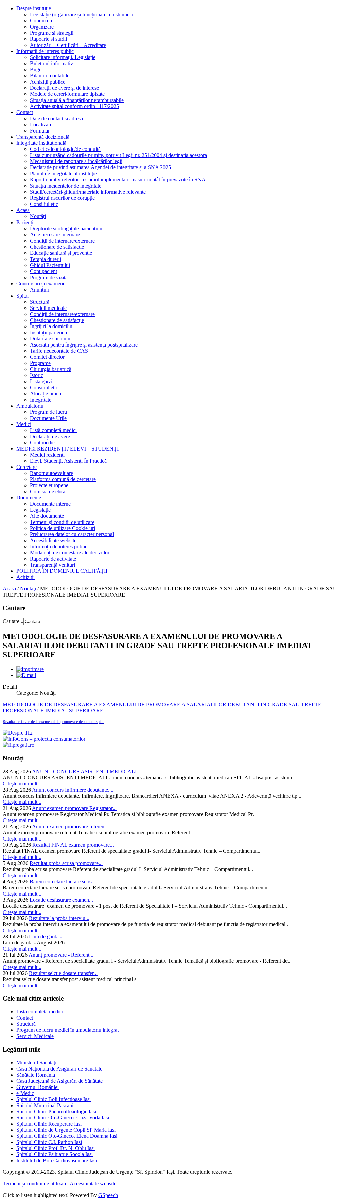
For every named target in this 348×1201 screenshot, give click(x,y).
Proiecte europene (49, 485)
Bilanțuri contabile (49, 75)
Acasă (23, 210)
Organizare (42, 27)
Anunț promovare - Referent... (61, 955)
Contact (24, 112)
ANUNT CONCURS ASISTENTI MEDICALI (84, 771)
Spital (22, 296)
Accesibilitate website (53, 540)
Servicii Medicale (35, 1036)
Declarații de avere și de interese (64, 88)
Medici (23, 424)
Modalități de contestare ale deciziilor (69, 552)
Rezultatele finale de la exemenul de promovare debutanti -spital (53, 721)
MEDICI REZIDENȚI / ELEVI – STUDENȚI (67, 449)
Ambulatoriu (30, 406)
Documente (28, 497)
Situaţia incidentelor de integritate (65, 186)
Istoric (36, 375)
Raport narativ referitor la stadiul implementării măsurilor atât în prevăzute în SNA (118, 179)
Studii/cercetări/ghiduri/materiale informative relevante (88, 192)
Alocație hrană (45, 393)
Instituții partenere (49, 332)
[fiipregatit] (18, 745)
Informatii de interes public (45, 51)
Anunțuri (39, 290)
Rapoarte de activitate (53, 559)
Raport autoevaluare (51, 473)
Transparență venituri (52, 565)
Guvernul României (37, 1087)
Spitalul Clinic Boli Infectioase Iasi (53, 1099)
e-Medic (25, 1093)
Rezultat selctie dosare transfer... (63, 973)
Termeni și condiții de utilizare (62, 522)
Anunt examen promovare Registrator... (74, 808)
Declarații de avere (50, 436)
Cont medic (42, 442)
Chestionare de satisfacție (57, 247)
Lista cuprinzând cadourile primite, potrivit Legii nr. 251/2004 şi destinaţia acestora (118, 155)
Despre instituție (33, 8)
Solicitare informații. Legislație (62, 57)
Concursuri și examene (40, 283)
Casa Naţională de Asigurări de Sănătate (59, 1069)
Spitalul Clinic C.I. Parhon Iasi (49, 1142)
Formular (40, 131)
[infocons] (44, 739)
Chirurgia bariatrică (50, 369)
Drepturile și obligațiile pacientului (67, 228)
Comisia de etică (47, 491)
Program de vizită (49, 277)
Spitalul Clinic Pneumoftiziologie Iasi (56, 1111)
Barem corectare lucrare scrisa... (64, 881)
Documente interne (50, 504)
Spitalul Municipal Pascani (44, 1105)
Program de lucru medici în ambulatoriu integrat (67, 1030)
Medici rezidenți (47, 455)
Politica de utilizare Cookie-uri (62, 528)
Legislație (40, 510)
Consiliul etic (44, 204)
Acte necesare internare (55, 234)
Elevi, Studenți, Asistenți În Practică (68, 461)
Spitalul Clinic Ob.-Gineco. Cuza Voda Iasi (62, 1117)
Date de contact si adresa (56, 118)
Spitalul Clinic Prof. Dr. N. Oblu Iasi (55, 1148)
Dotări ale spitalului (51, 338)
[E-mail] (26, 675)
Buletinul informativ (51, 63)
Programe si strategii (51, 33)
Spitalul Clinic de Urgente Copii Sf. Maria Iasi (66, 1130)
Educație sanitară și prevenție (61, 253)
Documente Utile (48, 418)
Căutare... (13, 621)
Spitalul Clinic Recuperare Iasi (49, 1124)
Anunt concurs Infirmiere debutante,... (73, 790)
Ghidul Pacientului (50, 265)
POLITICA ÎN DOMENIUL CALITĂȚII (61, 571)
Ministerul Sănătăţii (37, 1062)
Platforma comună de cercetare (63, 479)
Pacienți (24, 222)
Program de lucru (48, 412)
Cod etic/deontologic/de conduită (65, 149)
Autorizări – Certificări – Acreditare (68, 45)
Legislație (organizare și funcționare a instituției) (81, 14)
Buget (36, 69)
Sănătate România (35, 1075)
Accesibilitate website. (94, 1183)
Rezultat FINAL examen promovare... (73, 845)
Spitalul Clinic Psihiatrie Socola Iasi (54, 1154)
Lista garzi (41, 381)
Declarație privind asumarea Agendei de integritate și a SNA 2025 (100, 167)
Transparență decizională (42, 137)
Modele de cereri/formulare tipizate (67, 94)
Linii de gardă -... (47, 936)
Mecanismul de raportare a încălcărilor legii (76, 161)
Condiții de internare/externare (62, 241)
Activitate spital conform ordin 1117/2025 (74, 106)
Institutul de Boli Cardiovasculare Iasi (56, 1160)
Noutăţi (38, 216)
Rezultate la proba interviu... (59, 918)
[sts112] (18, 733)
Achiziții (25, 577)
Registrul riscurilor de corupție (62, 198)
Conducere (41, 20)
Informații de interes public (58, 546)
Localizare (41, 124)
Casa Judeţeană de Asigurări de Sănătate (59, 1081)
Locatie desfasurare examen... (61, 900)
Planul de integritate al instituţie (63, 173)
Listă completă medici (53, 430)
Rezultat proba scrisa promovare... (66, 863)
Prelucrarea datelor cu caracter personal (72, 534)
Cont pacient (43, 271)
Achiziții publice (47, 82)
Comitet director (47, 357)
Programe (40, 363)
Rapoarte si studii (48, 39)
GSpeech (108, 1195)
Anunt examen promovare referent (69, 826)
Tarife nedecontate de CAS (59, 351)
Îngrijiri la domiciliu (51, 326)
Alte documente (47, 516)
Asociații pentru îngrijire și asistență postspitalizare (84, 345)
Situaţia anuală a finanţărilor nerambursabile (77, 100)
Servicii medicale (48, 308)
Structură (39, 302)
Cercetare (26, 467)
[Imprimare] (30, 669)
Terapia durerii (45, 259)
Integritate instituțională (41, 143)
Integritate (40, 400)
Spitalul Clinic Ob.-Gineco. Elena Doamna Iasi (66, 1136)
